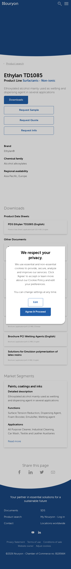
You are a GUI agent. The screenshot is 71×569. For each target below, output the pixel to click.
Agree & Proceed (35, 312)
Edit (35, 302)
